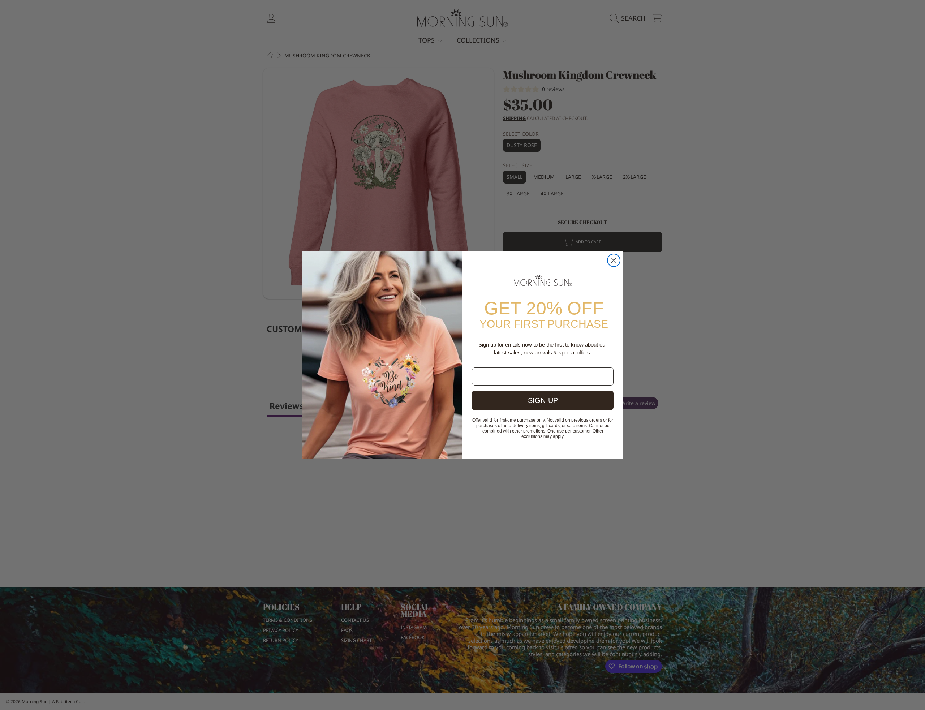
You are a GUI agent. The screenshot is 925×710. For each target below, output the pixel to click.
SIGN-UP (543, 400)
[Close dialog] (613, 260)
